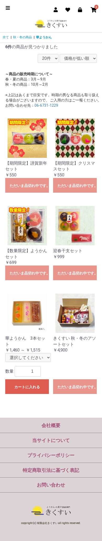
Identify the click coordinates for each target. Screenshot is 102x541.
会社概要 (51, 425)
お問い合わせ (51, 485)
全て (6, 37)
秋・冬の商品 (22, 37)
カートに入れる (27, 387)
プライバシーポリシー (51, 455)
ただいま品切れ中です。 (29, 185)
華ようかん (44, 37)
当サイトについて (51, 440)
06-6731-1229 (46, 105)
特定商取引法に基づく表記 (51, 470)
